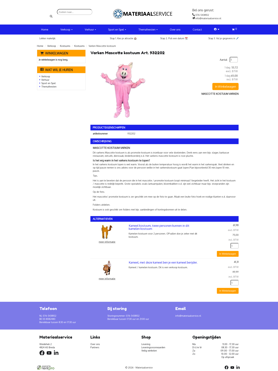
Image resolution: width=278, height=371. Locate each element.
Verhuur (45, 79)
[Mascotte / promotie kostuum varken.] (122, 89)
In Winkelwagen (225, 86)
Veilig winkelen (149, 350)
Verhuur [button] (89, 29)
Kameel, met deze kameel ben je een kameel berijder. (163, 262)
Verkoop (51, 46)
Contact (197, 29)
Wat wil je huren (59, 70)
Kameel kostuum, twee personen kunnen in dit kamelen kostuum (159, 227)
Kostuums (65, 46)
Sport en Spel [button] (116, 29)
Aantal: (223, 59)
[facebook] (42, 356)
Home (44, 29)
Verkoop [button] (65, 29)
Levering (145, 344)
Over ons (175, 29)
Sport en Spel (48, 83)
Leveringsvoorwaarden (153, 347)
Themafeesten (48, 86)
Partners (94, 347)
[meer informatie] (107, 231)
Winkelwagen (56, 53)
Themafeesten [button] (147, 29)
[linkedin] (57, 356)
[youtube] (50, 356)
